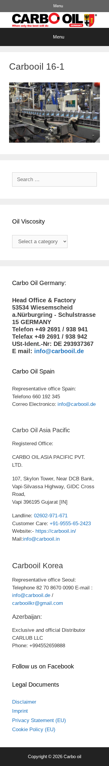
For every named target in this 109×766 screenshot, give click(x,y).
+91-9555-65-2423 (70, 523)
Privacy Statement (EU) (39, 720)
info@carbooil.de (59, 351)
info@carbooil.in (41, 539)
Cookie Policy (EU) (33, 729)
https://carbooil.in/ (55, 531)
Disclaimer (24, 702)
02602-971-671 (51, 516)
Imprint (20, 711)
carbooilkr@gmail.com (37, 603)
